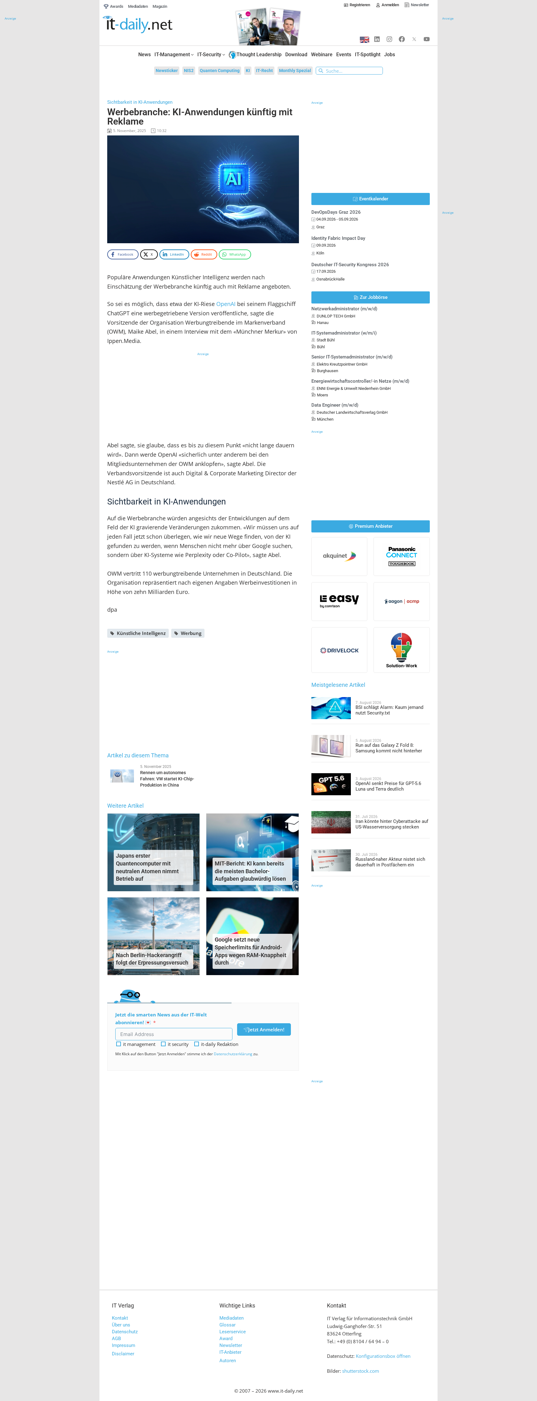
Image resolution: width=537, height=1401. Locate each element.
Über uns (121, 1325)
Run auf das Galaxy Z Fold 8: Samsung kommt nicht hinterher (389, 748)
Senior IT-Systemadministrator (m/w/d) (351, 357)
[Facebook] (402, 39)
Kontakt (120, 1318)
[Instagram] (389, 39)
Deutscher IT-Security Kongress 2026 (350, 264)
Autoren (227, 1360)
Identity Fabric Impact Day (338, 238)
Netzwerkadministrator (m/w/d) (344, 309)
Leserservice (232, 1332)
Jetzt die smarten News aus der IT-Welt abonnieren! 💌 (161, 1018)
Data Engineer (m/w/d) (334, 405)
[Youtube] (426, 39)
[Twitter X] (414, 39)
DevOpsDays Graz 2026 (336, 212)
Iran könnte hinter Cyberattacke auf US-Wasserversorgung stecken (392, 824)
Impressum (123, 1345)
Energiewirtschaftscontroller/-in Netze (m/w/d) (360, 381)
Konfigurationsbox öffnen (383, 1356)
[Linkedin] (377, 39)
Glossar (227, 1325)
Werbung (191, 633)
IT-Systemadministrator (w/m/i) (344, 333)
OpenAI (226, 304)
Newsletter (230, 1345)
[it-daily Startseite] (149, 25)
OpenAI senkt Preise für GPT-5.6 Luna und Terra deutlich (388, 786)
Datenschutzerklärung (233, 1053)
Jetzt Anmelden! (266, 1029)
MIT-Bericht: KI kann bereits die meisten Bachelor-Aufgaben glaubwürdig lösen (250, 871)
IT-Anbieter (230, 1352)
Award (225, 1338)
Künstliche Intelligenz (141, 633)
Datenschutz (125, 1332)
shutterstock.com (360, 1371)
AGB (116, 1338)
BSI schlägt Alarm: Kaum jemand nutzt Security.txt (389, 710)
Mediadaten (231, 1318)
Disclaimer (123, 1354)
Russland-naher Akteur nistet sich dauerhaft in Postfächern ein (390, 862)
